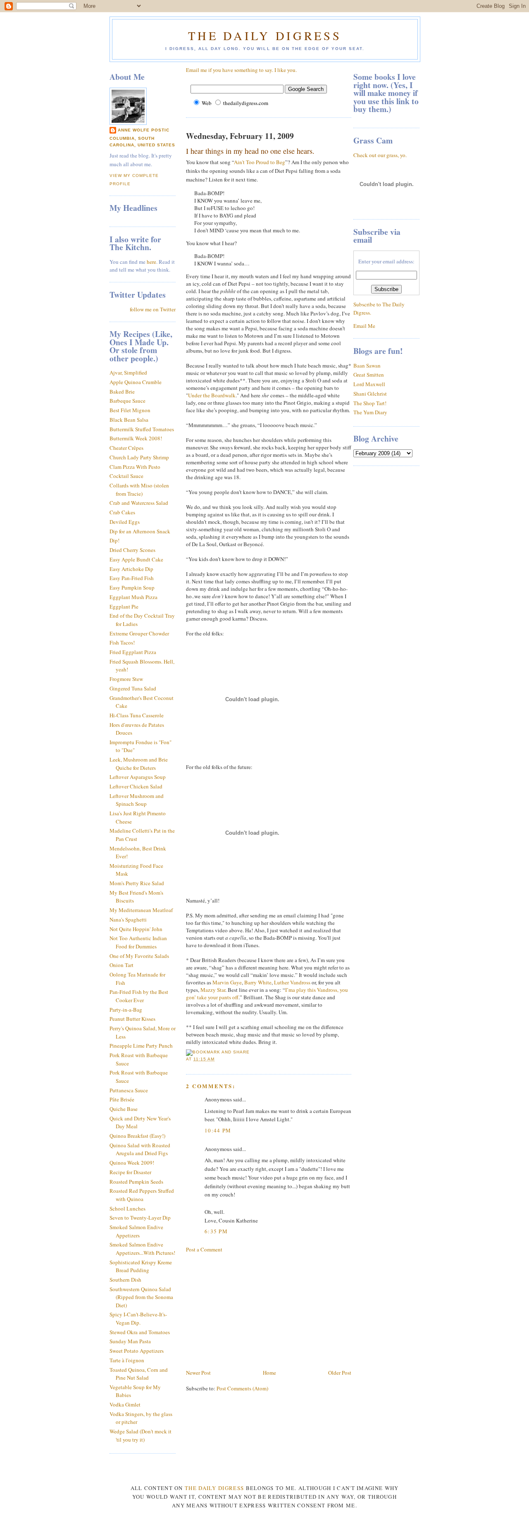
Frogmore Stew (126, 679)
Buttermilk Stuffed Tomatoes (142, 429)
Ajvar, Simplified (128, 372)
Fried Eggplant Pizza (133, 652)
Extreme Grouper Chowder (139, 633)
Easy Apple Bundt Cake (136, 559)
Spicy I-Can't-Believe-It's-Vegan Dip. (138, 1318)
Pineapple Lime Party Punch (141, 1045)
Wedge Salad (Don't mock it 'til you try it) (141, 1435)
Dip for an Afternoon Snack (140, 531)
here (151, 261)
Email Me (364, 326)
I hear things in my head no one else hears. (250, 151)
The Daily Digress (264, 35)
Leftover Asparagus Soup (138, 777)
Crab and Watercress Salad (139, 502)
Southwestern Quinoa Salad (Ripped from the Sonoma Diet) (141, 1297)
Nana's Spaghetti (128, 919)
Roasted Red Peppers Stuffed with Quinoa (142, 1195)
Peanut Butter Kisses (132, 1018)
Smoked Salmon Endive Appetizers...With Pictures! (142, 1248)
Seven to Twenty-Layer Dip (140, 1217)
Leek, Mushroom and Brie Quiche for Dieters (139, 763)
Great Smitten (368, 374)
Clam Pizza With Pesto (135, 466)
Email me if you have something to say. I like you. (241, 70)
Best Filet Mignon (130, 410)
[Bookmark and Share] (218, 1052)
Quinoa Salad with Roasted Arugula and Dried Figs (140, 1149)
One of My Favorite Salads (139, 956)
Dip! (114, 540)
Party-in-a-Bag (126, 1009)
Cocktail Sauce (126, 476)
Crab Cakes (122, 512)
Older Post (339, 1372)
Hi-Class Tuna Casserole (137, 715)
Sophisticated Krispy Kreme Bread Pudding (141, 1266)
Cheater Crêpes (126, 447)
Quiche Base (124, 1109)
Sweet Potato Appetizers (137, 1350)
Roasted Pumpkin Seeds (136, 1181)
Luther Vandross (292, 982)
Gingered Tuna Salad (133, 688)
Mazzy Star (212, 989)
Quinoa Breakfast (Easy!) (137, 1135)
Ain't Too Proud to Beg (259, 162)
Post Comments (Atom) (242, 1388)
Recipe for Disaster (130, 1172)
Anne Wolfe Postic (143, 130)
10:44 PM (218, 1130)
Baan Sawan (367, 365)
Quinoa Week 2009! (132, 1162)
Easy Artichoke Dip (131, 569)
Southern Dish (125, 1279)
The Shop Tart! (369, 403)
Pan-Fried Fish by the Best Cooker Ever (139, 996)
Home (269, 1372)
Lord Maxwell (369, 384)
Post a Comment (204, 1249)
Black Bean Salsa (129, 419)
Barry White (258, 982)
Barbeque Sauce (127, 400)
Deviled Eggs (125, 521)
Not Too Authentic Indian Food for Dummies (138, 942)
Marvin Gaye (227, 982)
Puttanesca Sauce (129, 1090)
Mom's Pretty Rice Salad (137, 883)
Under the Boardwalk (212, 395)
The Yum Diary (370, 412)
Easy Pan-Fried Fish (132, 578)
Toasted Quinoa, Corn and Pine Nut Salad (139, 1374)
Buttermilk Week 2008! (136, 438)
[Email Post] (217, 1059)
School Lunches (127, 1208)
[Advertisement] (248, 1310)
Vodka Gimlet (125, 1404)
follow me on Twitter (153, 309)
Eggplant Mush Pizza (133, 597)
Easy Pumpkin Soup (132, 587)
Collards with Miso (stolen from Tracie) (139, 489)
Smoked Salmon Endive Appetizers (136, 1231)
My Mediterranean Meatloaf (141, 910)
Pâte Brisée (122, 1099)
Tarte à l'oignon (127, 1360)
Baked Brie (122, 391)
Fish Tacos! (122, 642)
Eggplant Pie (124, 606)
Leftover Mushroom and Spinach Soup (137, 800)
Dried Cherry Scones (132, 550)
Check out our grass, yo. (380, 155)
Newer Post (198, 1372)
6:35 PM (216, 1231)
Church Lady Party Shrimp (139, 457)
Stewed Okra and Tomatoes (140, 1332)
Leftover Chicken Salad (136, 786)
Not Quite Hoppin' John (136, 929)
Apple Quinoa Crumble (136, 382)
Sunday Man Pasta (130, 1341)
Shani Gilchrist (370, 393)
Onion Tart (121, 965)
